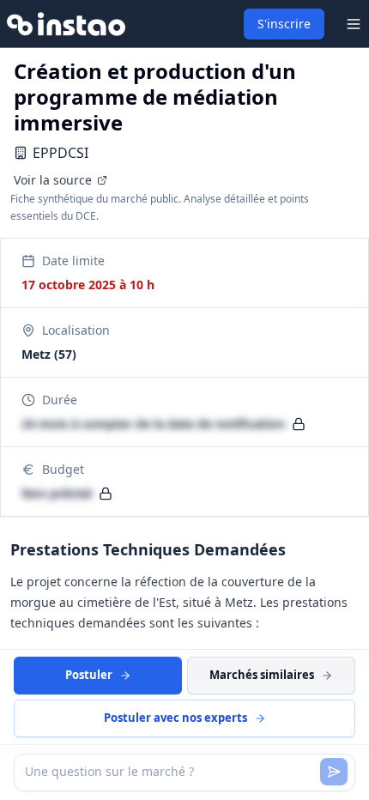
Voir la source (53, 180)
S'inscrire (284, 23)
